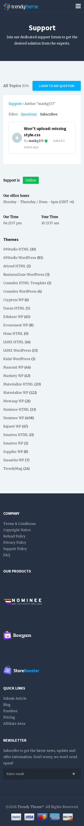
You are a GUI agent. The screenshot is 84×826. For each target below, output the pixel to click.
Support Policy (15, 549)
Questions (29, 114)
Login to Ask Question (56, 86)
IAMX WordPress (17, 350)
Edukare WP (13, 317)
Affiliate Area (14, 724)
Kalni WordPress (16, 359)
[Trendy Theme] (20, 6)
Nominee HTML (16, 409)
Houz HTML (13, 334)
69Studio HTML (16, 249)
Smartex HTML (15, 435)
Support (15, 104)
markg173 (36, 141)
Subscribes (49, 114)
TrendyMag (12, 469)
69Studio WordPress (19, 258)
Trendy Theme (29, 807)
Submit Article (14, 698)
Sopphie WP (13, 452)
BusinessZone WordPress (23, 275)
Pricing (9, 717)
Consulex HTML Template (24, 283)
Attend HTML (14, 266)
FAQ (6, 555)
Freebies (10, 711)
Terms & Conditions (19, 524)
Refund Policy (14, 536)
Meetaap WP (13, 401)
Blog (7, 705)
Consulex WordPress (20, 291)
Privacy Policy (14, 543)
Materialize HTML (18, 384)
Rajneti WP (12, 426)
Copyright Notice (17, 530)
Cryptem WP (13, 300)
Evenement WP (15, 325)
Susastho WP (13, 460)
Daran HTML (14, 308)
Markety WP (13, 376)
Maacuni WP (13, 367)
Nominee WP (13, 418)
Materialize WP (15, 393)
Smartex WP (13, 443)
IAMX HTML (13, 342)
